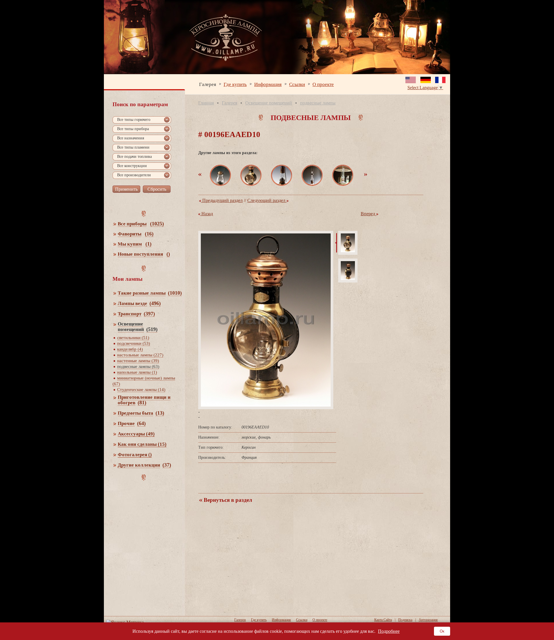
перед (368, 213)
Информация (268, 84)
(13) (160, 413)
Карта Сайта (383, 620)
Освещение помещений (268, 102)
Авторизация (428, 620)
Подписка (405, 620)
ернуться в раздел (227, 500)
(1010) (175, 293)
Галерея (207, 84)
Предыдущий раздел (222, 200)
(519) (152, 329)
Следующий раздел (267, 200)
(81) (142, 402)
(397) (149, 314)
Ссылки (297, 84)
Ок (442, 631)
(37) (166, 465)
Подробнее (389, 631)
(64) (141, 423)
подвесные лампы (318, 102)
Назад (206, 213)
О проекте (323, 84)
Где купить (235, 84)
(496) (155, 303)
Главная (206, 102)
